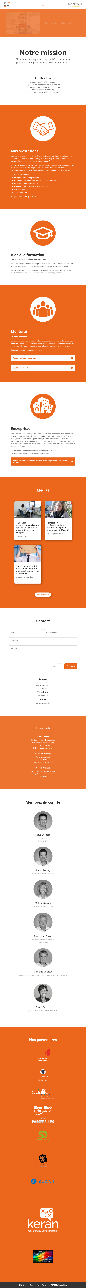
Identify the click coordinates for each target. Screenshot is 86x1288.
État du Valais (58, 534)
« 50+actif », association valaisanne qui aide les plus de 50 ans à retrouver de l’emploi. (27, 527)
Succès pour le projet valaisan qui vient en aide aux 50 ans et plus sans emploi (27, 570)
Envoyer (71, 666)
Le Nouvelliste (28, 577)
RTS (26, 536)
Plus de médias (43, 594)
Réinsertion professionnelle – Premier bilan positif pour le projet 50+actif (58, 526)
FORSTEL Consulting (59, 1285)
